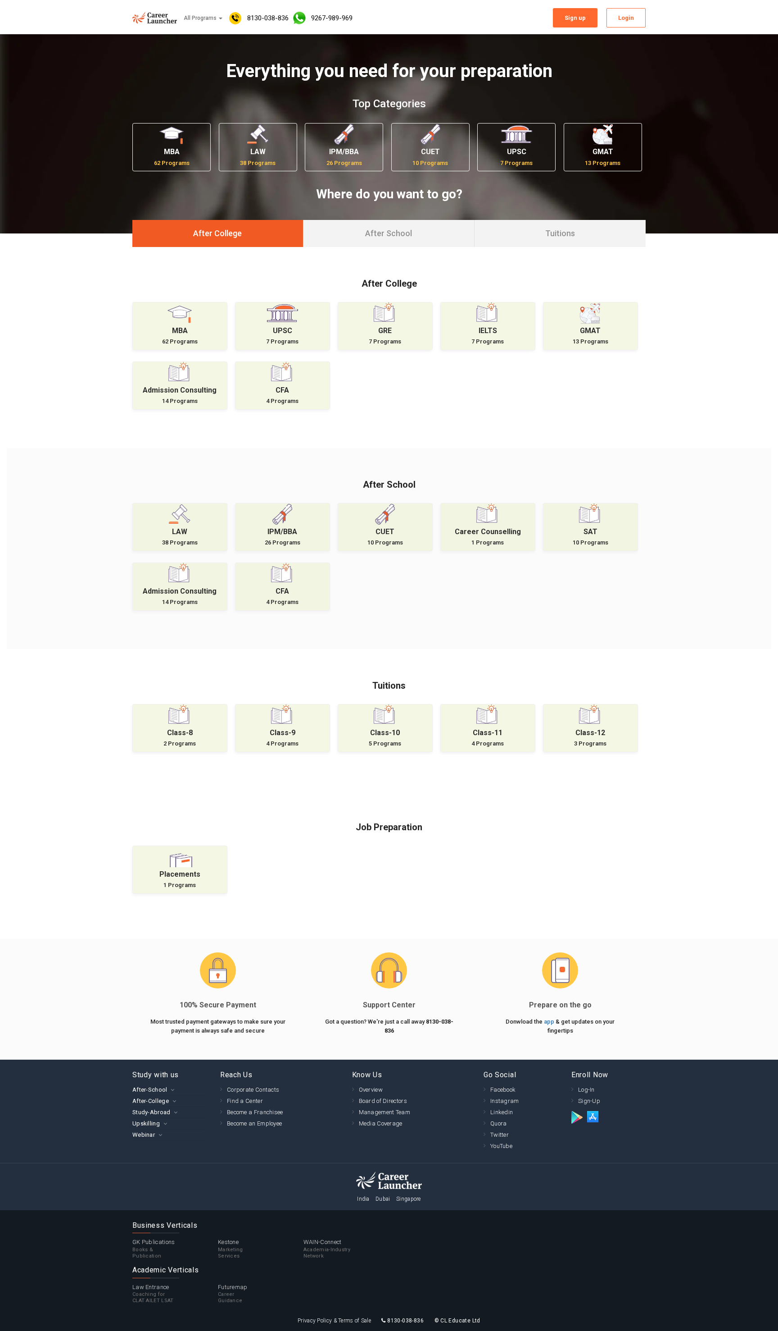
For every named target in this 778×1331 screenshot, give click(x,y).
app (550, 1021)
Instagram (504, 1101)
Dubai (382, 1199)
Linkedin (501, 1112)
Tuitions (560, 233)
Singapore (408, 1199)
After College (217, 233)
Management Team (385, 1112)
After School (388, 233)
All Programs (201, 18)
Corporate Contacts (253, 1089)
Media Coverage (381, 1123)
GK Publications (153, 1249)
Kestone (230, 1249)
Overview (371, 1089)
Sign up (575, 17)
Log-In (586, 1089)
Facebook (503, 1089)
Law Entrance (153, 1294)
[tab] (169, 1089)
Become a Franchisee (255, 1112)
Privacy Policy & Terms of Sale (334, 1320)
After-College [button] (150, 1101)
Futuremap (233, 1294)
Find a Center (245, 1101)
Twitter (499, 1134)
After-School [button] (149, 1089)
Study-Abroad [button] (151, 1112)
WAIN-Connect (326, 1249)
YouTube (501, 1146)
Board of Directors (383, 1101)
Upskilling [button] (146, 1123)
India (363, 1199)
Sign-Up (589, 1101)
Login (626, 17)
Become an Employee (254, 1123)
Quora (498, 1123)
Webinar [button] (143, 1134)
